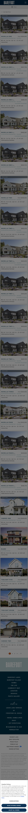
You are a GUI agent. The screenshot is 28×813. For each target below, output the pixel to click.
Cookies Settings (14, 801)
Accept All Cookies (14, 810)
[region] (14, 796)
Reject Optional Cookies (14, 805)
